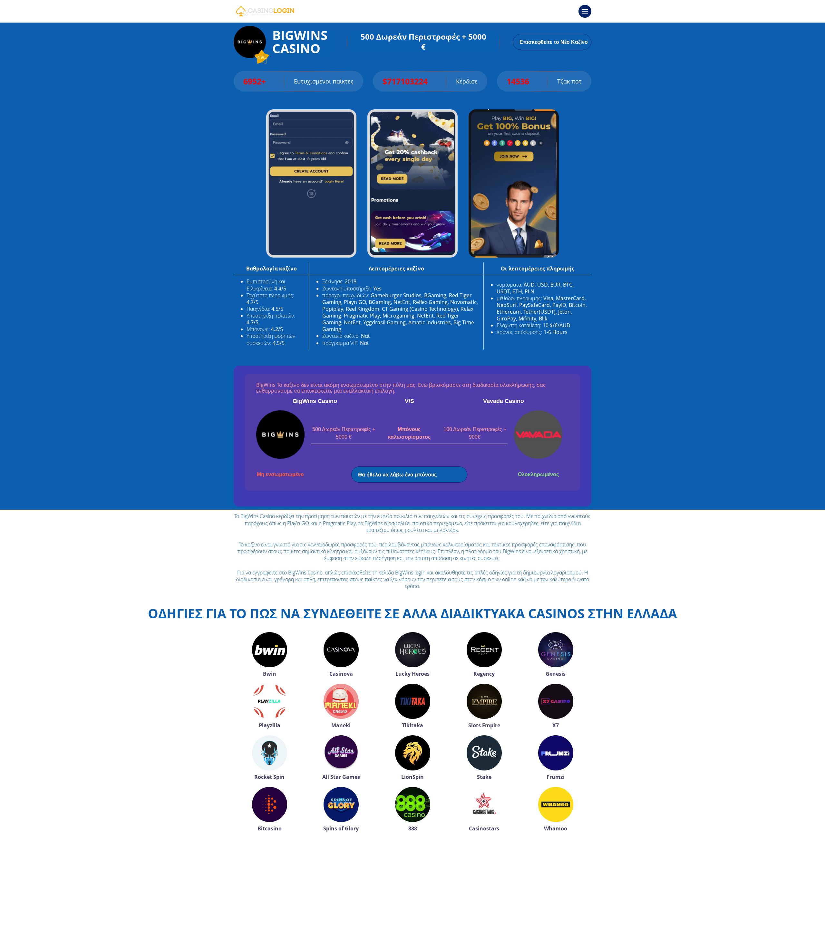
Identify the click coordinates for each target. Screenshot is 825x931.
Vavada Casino (503, 401)
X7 (555, 725)
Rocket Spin (269, 776)
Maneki (341, 725)
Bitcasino (269, 828)
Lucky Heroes (412, 673)
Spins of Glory (341, 828)
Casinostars (484, 828)
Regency (484, 673)
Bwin (269, 673)
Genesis (556, 673)
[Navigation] (584, 11)
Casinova (341, 673)
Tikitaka (412, 725)
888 (412, 828)
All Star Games (341, 776)
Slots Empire (484, 725)
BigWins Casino (315, 401)
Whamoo (555, 828)
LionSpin (412, 776)
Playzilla (269, 725)
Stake (484, 776)
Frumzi (556, 776)
